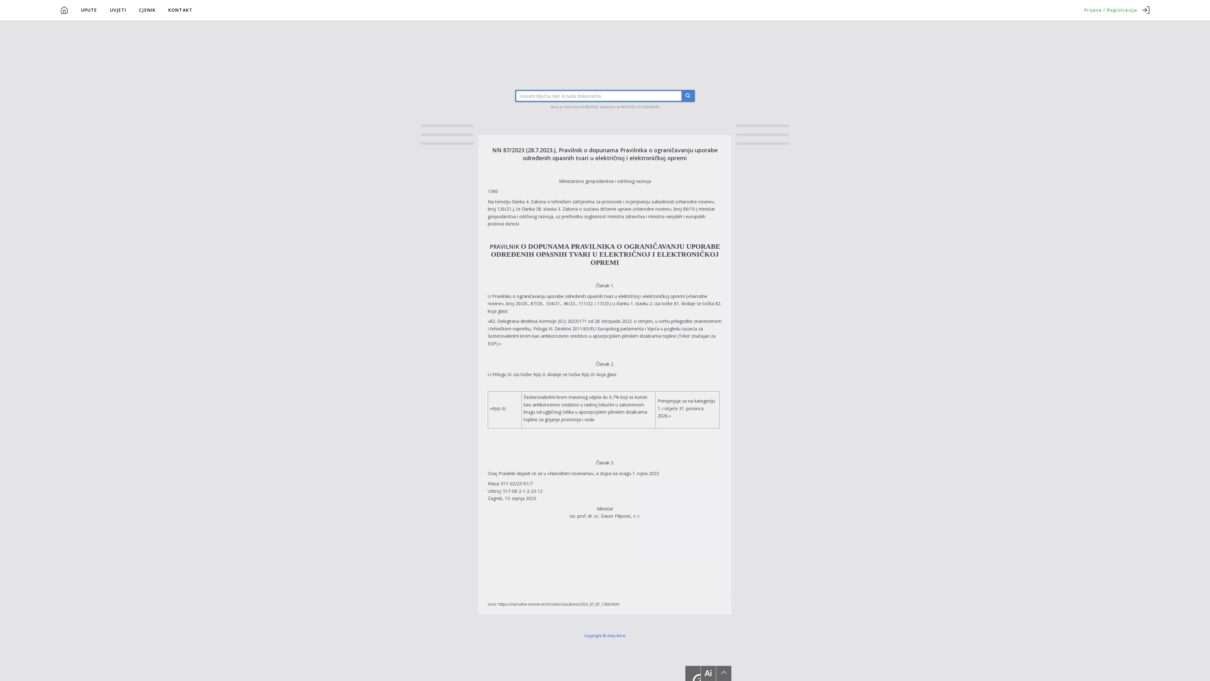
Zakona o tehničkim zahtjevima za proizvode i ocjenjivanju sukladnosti (602, 202)
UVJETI (118, 10)
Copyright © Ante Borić (605, 635)
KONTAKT (180, 10)
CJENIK (147, 10)
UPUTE (89, 10)
